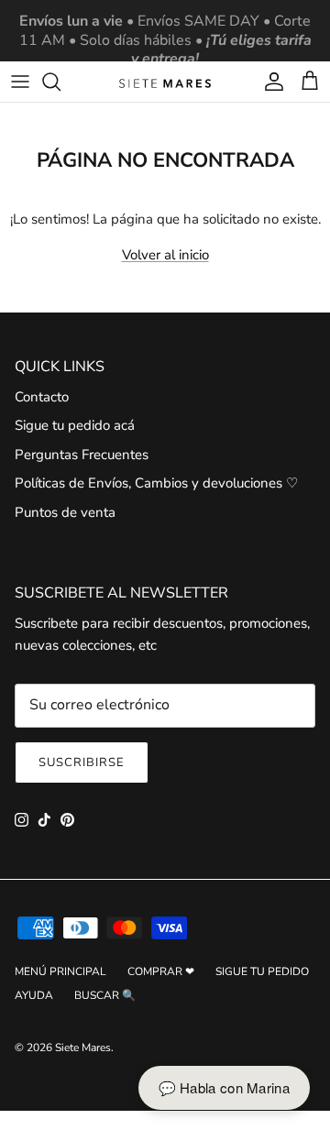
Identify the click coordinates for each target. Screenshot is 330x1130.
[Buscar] (60, 81)
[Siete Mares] (165, 82)
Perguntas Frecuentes (81, 454)
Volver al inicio (165, 255)
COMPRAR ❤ (160, 971)
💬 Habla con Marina (224, 1087)
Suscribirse (81, 762)
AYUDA (34, 995)
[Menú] (20, 81)
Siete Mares (83, 1047)
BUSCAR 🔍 (105, 995)
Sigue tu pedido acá (75, 425)
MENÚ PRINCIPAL (60, 971)
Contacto (42, 397)
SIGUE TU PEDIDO (262, 971)
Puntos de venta (65, 512)
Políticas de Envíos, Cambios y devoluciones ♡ (156, 483)
